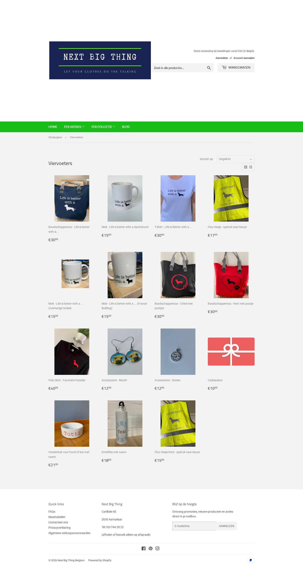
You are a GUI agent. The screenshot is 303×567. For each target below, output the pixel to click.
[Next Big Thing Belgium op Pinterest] (150, 549)
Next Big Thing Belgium (71, 560)
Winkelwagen (239, 67)
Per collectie (102, 127)
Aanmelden (222, 58)
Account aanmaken (244, 58)
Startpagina (55, 137)
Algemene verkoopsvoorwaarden (69, 533)
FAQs (51, 511)
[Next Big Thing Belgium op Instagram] (157, 549)
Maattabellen (56, 517)
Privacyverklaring (59, 527)
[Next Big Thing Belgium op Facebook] (143, 549)
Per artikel (73, 127)
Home (52, 127)
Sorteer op (206, 159)
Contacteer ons (58, 522)
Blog (126, 127)
